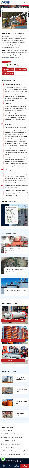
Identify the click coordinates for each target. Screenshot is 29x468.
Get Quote (12, 64)
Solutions (9, 10)
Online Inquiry (9, 69)
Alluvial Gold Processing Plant (19, 10)
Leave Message (22, 69)
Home (4, 10)
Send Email (10, 73)
